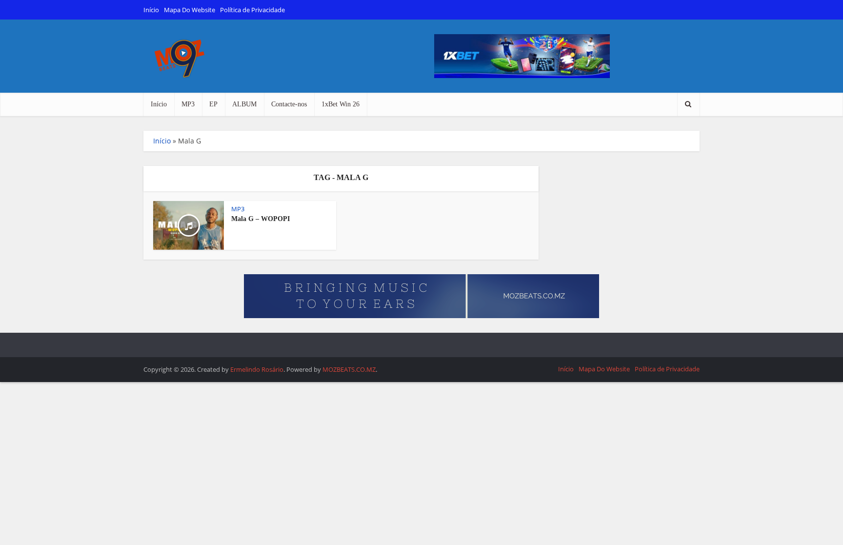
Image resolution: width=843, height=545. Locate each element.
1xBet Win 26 (340, 104)
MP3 (188, 104)
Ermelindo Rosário (256, 369)
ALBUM (244, 104)
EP (213, 104)
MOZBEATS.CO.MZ (349, 369)
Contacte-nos (289, 104)
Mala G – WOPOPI (260, 218)
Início (151, 9)
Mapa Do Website (189, 9)
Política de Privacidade (252, 9)
